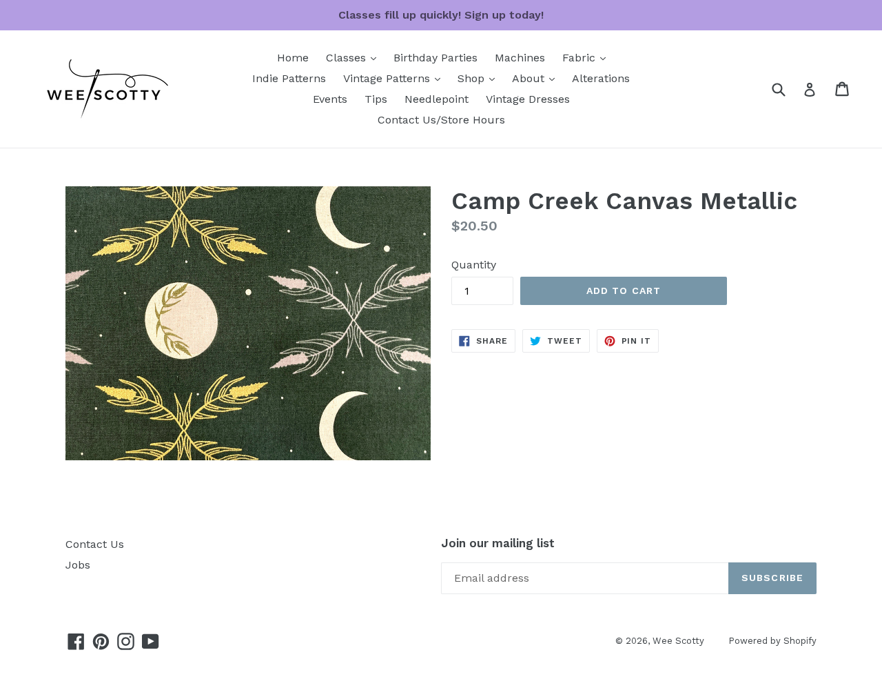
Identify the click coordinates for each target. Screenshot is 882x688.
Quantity (473, 264)
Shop (480, 78)
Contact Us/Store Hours (441, 119)
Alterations (601, 78)
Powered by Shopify (772, 641)
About (537, 78)
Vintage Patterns (395, 78)
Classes (354, 57)
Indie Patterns (289, 78)
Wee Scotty (678, 641)
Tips (376, 99)
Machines (520, 57)
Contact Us (94, 544)
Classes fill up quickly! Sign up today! (441, 14)
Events (330, 99)
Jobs (77, 564)
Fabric (587, 57)
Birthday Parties (435, 57)
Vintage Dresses (528, 99)
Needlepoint (436, 99)
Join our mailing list (498, 543)
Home (293, 57)
